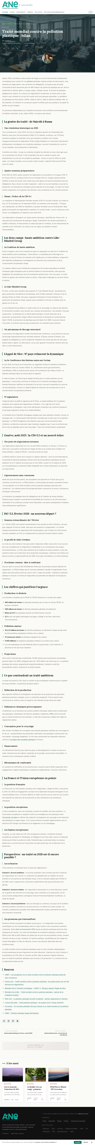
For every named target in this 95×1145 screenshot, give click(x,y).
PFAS (51, 714)
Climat (12, 12)
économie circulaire (10, 817)
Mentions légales (17, 1133)
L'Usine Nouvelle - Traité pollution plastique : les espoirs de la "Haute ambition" (34, 1003)
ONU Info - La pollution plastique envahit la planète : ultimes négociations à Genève (36, 999)
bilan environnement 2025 (25, 929)
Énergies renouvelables (71, 1128)
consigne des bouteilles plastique (22, 740)
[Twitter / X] (4, 48)
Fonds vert (60, 1128)
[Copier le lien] (17, 48)
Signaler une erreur (83, 1113)
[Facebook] (13, 48)
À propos (5, 1133)
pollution (5, 27)
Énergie (30, 12)
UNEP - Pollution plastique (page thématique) (22, 1013)
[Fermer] (92, 1142)
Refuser (86, 1142)
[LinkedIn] (8, 48)
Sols (87, 1128)
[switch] (90, 12)
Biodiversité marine (62, 1131)
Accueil (5, 12)
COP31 (81, 1128)
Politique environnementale (54, 12)
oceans (72, 1131)
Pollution (38, 12)
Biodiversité (21, 12)
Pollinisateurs (46, 1131)
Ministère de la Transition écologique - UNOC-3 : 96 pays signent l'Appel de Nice (35, 988)
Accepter (77, 1142)
